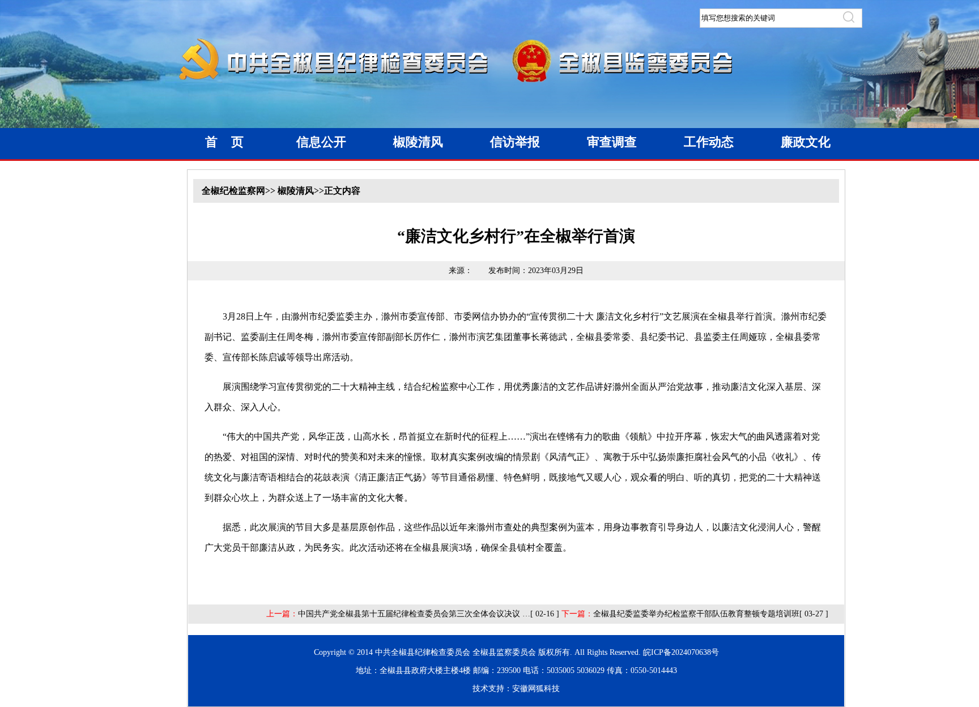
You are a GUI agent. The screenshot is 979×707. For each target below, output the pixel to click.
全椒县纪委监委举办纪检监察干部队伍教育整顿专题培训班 (696, 614)
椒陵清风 (418, 142)
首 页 (224, 142)
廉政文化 (806, 142)
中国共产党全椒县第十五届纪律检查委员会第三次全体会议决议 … (414, 614)
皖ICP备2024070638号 (681, 652)
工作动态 (709, 142)
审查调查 (612, 142)
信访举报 (515, 142)
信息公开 (321, 142)
